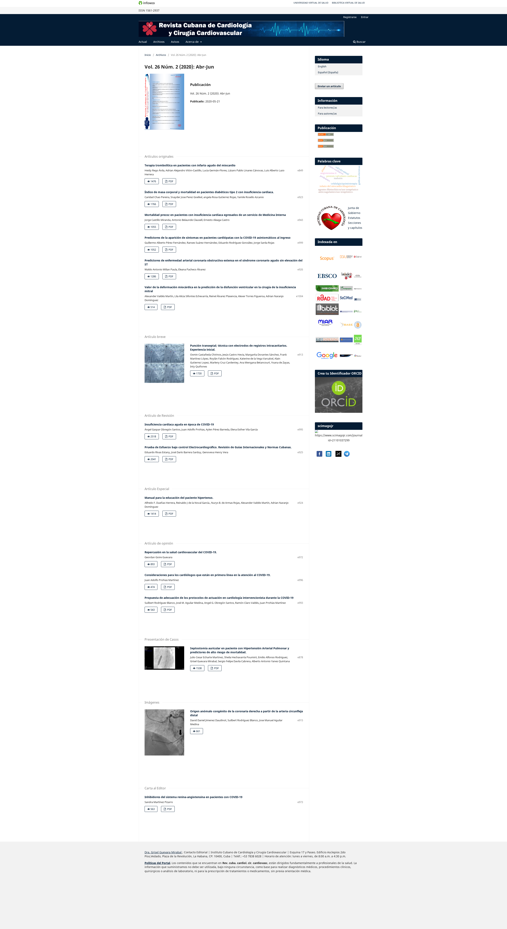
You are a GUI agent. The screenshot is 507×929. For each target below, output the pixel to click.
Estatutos (354, 218)
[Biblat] (327, 314)
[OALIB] (358, 327)
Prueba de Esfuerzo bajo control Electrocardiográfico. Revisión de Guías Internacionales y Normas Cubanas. (218, 447)
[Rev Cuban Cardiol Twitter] (338, 456)
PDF (170, 181)
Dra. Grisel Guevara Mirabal (163, 852)
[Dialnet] (358, 257)
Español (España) (328, 72)
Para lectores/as (327, 107)
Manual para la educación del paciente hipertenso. (179, 498)
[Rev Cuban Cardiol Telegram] (347, 456)
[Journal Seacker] (346, 356)
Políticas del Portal (157, 863)
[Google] (327, 359)
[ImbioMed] (327, 290)
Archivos (159, 42)
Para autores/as (327, 113)
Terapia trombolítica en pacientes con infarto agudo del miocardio (190, 165)
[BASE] (346, 326)
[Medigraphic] (346, 289)
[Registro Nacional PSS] (346, 311)
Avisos (175, 42)
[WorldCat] (358, 356)
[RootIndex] (327, 342)
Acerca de (192, 42)
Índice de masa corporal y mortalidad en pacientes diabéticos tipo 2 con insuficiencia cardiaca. (209, 192)
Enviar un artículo (329, 86)
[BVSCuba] (358, 300)
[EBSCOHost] (327, 282)
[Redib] (358, 277)
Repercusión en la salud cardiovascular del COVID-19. (181, 552)
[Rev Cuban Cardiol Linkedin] (329, 456)
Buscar (361, 42)
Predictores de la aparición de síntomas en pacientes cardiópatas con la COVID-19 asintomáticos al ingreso (218, 237)
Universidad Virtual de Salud (311, 2)
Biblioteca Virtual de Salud (348, 2)
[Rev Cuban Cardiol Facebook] (319, 456)
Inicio (148, 55)
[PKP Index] (358, 289)
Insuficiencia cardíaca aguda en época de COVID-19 (179, 424)
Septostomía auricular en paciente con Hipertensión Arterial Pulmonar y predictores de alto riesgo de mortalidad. (239, 650)
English (322, 66)
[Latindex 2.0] (346, 279)
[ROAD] (327, 300)
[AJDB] (346, 341)
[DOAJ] (346, 257)
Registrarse (349, 17)
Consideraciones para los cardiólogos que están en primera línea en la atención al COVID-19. (208, 575)
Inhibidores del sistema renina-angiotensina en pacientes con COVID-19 (193, 797)
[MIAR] (325, 326)
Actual (143, 42)
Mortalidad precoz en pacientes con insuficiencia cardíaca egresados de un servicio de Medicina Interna (215, 215)
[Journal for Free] (358, 344)
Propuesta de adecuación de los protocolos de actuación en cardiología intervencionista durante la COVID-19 (219, 598)
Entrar (364, 17)
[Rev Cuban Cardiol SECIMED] (346, 299)
